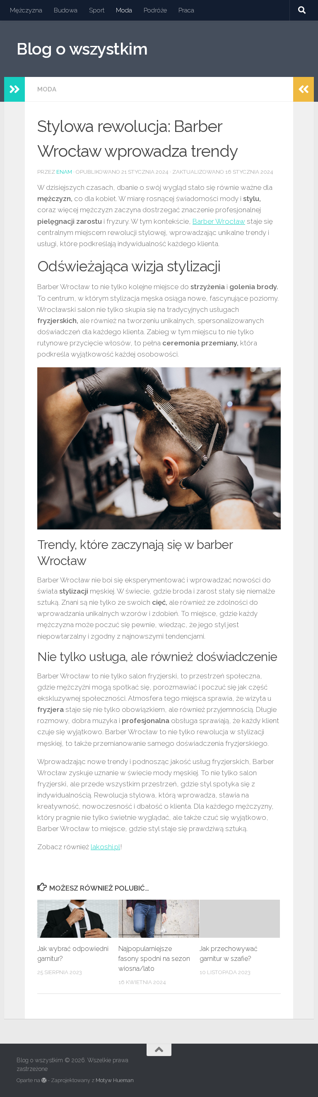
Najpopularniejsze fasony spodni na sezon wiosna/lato (154, 958)
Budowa (65, 10)
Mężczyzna (26, 10)
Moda (124, 10)
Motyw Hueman (115, 1080)
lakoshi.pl (105, 847)
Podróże (155, 10)
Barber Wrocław (219, 221)
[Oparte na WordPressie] (43, 1080)
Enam (64, 172)
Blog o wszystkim (82, 48)
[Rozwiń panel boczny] (14, 89)
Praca (186, 10)
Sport (96, 10)
